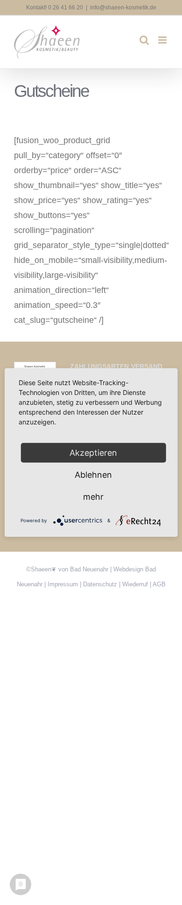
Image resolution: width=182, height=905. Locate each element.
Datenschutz (100, 584)
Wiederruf (135, 584)
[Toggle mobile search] (144, 40)
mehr (93, 497)
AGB (159, 584)
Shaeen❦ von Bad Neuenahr (69, 569)
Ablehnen (93, 475)
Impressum (63, 584)
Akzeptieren (93, 453)
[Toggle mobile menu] (163, 40)
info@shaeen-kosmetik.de (123, 7)
